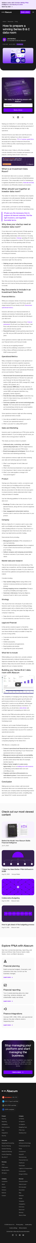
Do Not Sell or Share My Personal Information (18, 1231)
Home (4, 21)
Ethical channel (23, 1228)
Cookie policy (28, 1224)
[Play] (18, 684)
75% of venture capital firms (25, 139)
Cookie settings (13, 1228)
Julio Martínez (11, 38)
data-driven (23, 708)
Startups (19, 238)
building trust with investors (25, 766)
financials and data (28, 182)
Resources (10, 21)
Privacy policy (19, 1224)
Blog (16, 21)
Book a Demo (18, 110)
